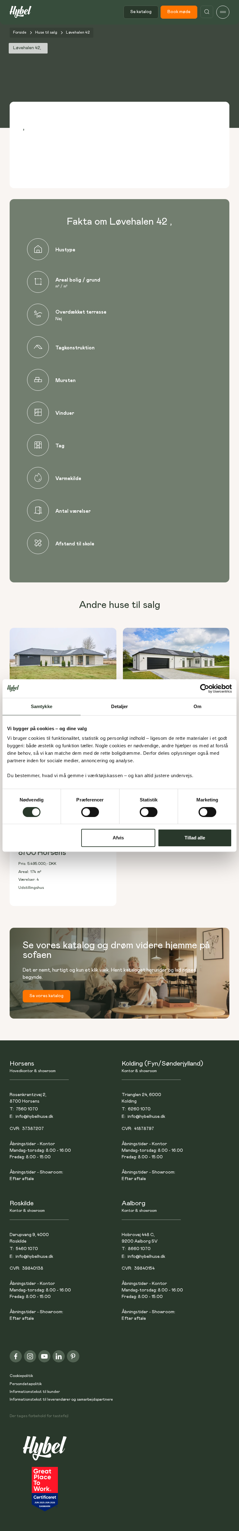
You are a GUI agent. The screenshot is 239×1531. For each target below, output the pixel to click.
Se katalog (141, 12)
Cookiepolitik (21, 1376)
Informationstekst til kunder (35, 1392)
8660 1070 (139, 1249)
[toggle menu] (222, 12)
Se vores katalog (46, 996)
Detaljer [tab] (119, 706)
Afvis (118, 837)
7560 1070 (27, 1109)
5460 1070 (27, 1249)
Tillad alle (195, 837)
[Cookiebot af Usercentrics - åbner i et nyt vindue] (204, 688)
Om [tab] (197, 706)
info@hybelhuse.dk (34, 1116)
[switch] (90, 812)
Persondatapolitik (26, 1384)
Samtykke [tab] (41, 706)
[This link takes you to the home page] (45, 1451)
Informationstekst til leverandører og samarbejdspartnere (61, 1400)
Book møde (178, 12)
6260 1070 (139, 1109)
